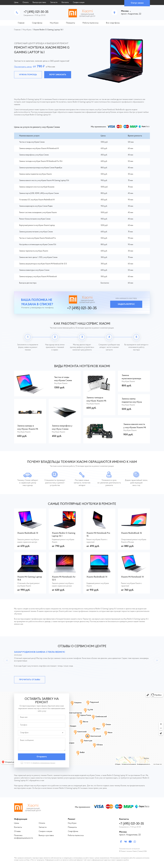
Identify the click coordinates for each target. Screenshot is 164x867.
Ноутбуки (54, 23)
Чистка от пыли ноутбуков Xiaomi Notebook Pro (37, 238)
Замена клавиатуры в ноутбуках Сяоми (34, 270)
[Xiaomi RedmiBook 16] (134, 525)
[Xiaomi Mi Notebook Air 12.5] (65, 571)
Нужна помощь (28, 75)
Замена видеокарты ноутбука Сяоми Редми (36, 206)
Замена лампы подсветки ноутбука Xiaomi (35, 174)
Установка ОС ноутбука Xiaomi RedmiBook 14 (37, 200)
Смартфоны (37, 23)
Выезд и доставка (39, 2)
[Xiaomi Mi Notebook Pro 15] (99, 527)
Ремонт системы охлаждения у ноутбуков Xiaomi (38, 213)
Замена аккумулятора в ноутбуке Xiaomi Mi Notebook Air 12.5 (43, 264)
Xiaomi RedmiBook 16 (131, 533)
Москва (125, 11)
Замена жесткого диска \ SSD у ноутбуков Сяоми (38, 257)
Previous (7, 660)
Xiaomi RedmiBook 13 (27, 533)
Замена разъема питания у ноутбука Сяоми (36, 232)
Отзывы (17, 831)
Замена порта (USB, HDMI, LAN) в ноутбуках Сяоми (39, 193)
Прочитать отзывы (29, 680)
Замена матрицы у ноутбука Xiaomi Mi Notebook (38, 277)
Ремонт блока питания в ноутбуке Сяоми (34, 219)
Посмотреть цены (23, 67)
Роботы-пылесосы (90, 23)
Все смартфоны (113, 23)
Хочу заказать (57, 75)
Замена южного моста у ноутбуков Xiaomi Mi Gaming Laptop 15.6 (44, 181)
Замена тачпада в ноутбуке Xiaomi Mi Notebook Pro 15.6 (40, 161)
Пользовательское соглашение (129, 849)
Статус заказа (137, 3)
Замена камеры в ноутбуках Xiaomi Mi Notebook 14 (39, 148)
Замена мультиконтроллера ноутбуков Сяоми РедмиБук (40, 168)
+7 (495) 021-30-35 (36, 12)
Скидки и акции (78, 2)
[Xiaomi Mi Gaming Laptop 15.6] (30, 571)
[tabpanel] (82, 60)
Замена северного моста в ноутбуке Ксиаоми (36, 187)
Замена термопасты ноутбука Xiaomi (33, 251)
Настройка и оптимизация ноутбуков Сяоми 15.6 (37, 245)
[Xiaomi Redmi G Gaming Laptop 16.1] (65, 527)
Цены (16, 2)
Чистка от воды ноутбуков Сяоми (32, 142)
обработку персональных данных (44, 763)
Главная (21, 23)
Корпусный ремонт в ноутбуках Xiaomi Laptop (37, 225)
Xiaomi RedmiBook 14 (96, 577)
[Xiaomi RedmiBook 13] (30, 527)
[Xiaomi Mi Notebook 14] (133, 571)
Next (157, 660)
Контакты (65, 2)
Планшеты (70, 23)
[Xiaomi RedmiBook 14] (99, 571)
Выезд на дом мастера (27, 283)
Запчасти (53, 2)
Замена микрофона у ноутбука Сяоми (34, 155)
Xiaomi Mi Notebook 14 (132, 577)
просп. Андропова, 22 (130, 835)
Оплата (25, 2)
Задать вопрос (126, 304)
